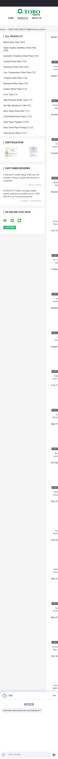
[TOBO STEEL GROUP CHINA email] (6, 220)
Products (23, 18)
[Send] (54, 755)
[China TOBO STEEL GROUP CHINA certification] (11, 152)
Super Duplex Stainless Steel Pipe (19, 47)
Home (10, 18)
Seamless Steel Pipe (13, 67)
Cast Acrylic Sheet (12, 133)
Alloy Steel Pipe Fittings (15, 127)
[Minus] (54, 695)
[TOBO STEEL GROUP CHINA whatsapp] (14, 220)
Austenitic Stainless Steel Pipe (18, 56)
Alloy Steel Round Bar (13, 111)
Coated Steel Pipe (12, 61)
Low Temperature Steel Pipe (17, 72)
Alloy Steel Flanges (12, 122)
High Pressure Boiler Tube (15, 100)
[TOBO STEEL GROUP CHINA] (29, 12)
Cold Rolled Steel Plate (14, 116)
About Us (36, 18)
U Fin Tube (8, 94)
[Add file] (3, 755)
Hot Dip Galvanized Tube (15, 105)
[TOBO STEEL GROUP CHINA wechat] (21, 220)
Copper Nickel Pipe (12, 89)
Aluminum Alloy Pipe (13, 83)
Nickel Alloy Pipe (11, 42)
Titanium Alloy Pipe (12, 78)
